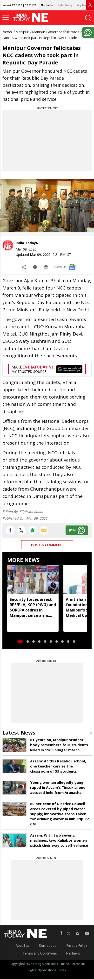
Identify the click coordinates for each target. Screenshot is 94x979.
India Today (65, 5)
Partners (73, 953)
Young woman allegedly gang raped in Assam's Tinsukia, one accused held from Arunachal (57, 787)
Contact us (47, 946)
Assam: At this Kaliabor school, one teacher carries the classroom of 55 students (58, 766)
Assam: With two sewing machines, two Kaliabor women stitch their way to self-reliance (59, 840)
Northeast (47, 5)
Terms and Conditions (40, 953)
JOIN (72, 530)
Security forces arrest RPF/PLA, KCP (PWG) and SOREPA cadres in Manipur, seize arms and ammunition (33, 607)
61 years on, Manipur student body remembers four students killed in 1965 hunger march (59, 744)
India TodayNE (28, 243)
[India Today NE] (32, 17)
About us (23, 946)
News (7, 31)
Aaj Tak (81, 5)
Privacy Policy (76, 946)
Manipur (22, 31)
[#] (32, 530)
